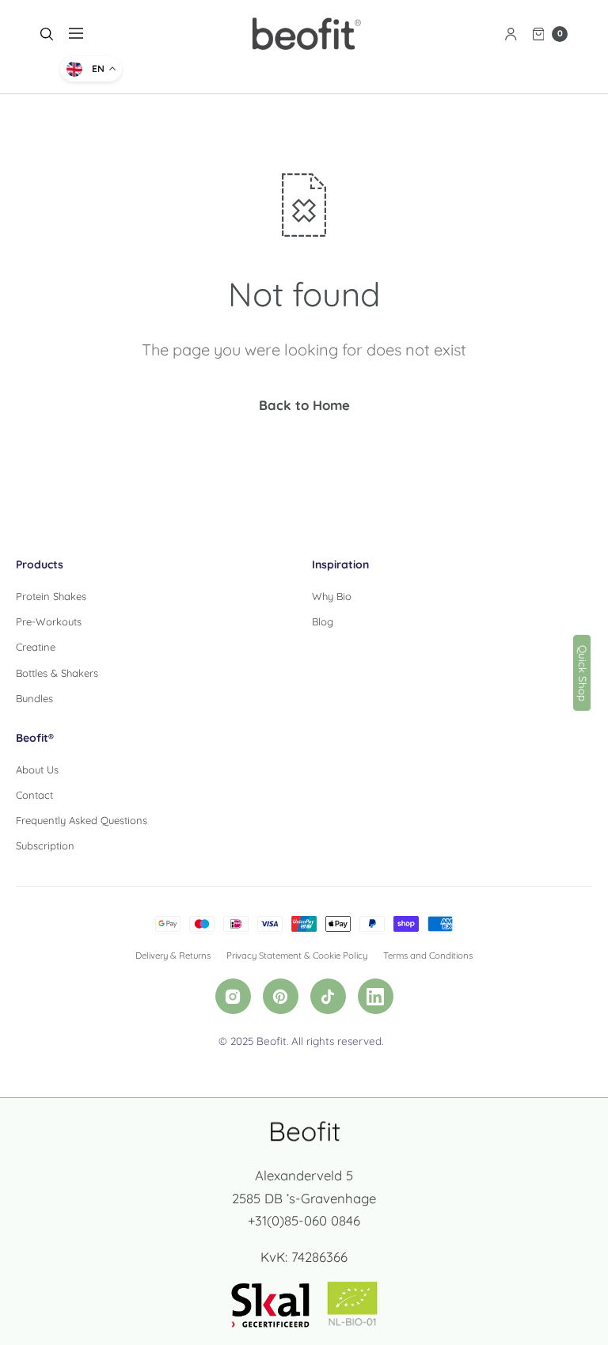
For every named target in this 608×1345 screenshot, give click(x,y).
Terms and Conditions (428, 955)
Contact (34, 794)
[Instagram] (233, 996)
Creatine (35, 646)
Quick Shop (582, 672)
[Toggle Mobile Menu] (86, 34)
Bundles (34, 698)
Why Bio (332, 596)
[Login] (511, 34)
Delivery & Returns (173, 955)
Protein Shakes (51, 596)
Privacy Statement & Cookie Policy (296, 955)
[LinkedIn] (375, 996)
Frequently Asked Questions (81, 820)
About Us (37, 769)
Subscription (45, 845)
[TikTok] (328, 996)
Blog (322, 621)
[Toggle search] (46, 34)
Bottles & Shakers (57, 673)
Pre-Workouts (49, 621)
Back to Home (304, 405)
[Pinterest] (280, 996)
